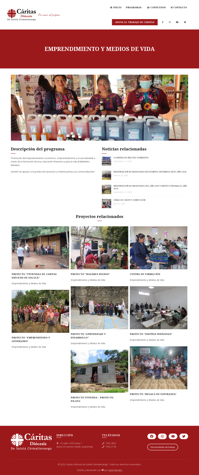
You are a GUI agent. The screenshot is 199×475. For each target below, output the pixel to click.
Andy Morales (115, 470)
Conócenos (158, 7)
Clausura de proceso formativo (131, 157)
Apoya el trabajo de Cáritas (134, 22)
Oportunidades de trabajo (162, 447)
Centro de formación (145, 274)
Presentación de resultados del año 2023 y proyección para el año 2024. (150, 187)
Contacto (180, 7)
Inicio (117, 7)
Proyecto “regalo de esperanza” (153, 394)
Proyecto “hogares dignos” (90, 274)
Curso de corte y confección (129, 200)
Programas (134, 7)
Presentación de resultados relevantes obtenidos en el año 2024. (150, 171)
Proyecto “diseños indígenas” (151, 333)
